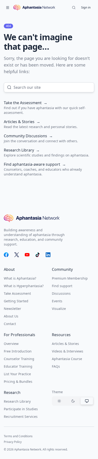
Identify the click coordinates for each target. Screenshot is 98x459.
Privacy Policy (13, 442)
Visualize (59, 308)
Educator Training (18, 366)
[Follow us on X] (16, 254)
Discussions (61, 293)
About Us (11, 316)
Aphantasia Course (67, 359)
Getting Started (16, 301)
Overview (11, 343)
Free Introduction (18, 351)
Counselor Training (19, 359)
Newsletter (12, 308)
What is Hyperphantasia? (24, 286)
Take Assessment (17, 293)
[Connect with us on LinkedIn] (48, 254)
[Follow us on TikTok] (37, 254)
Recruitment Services (21, 416)
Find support (62, 286)
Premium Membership (70, 278)
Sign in (86, 7)
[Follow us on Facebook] (6, 254)
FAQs (56, 366)
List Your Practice (17, 374)
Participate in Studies (21, 409)
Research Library (17, 401)
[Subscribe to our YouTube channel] (27, 254)
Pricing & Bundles (18, 381)
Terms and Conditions (18, 436)
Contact (10, 323)
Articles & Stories (65, 343)
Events (57, 301)
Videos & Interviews (67, 351)
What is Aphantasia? (20, 278)
